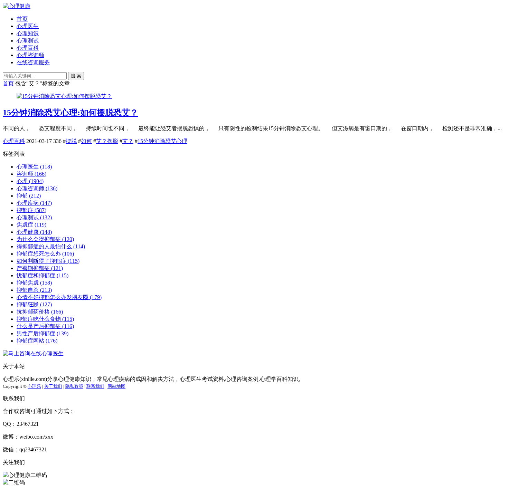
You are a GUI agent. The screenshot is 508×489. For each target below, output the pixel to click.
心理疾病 (34, 203)
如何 (86, 141)
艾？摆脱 (107, 141)
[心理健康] (16, 6)
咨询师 (31, 174)
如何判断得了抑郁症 (48, 261)
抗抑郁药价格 (40, 312)
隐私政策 (74, 386)
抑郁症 (31, 210)
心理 (30, 181)
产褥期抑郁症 (40, 268)
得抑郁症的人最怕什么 (51, 246)
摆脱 (71, 141)
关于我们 (53, 386)
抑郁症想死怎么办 (45, 254)
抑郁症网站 (37, 341)
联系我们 (95, 386)
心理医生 (28, 26)
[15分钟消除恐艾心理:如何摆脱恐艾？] (64, 96)
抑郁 (29, 196)
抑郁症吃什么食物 (45, 319)
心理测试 (28, 41)
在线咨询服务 (33, 62)
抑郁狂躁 (34, 304)
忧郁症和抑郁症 (42, 275)
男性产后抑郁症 (42, 333)
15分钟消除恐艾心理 (162, 141)
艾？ (127, 141)
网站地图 (116, 386)
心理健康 (34, 232)
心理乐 (34, 386)
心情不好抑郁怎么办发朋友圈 (59, 297)
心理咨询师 (30, 55)
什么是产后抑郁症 (45, 326)
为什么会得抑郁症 (45, 239)
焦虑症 (31, 225)
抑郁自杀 (34, 290)
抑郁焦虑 (34, 283)
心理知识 (28, 33)
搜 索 (76, 75)
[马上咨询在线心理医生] (33, 353)
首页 (22, 19)
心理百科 (28, 48)
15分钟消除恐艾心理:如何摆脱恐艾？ (70, 112)
